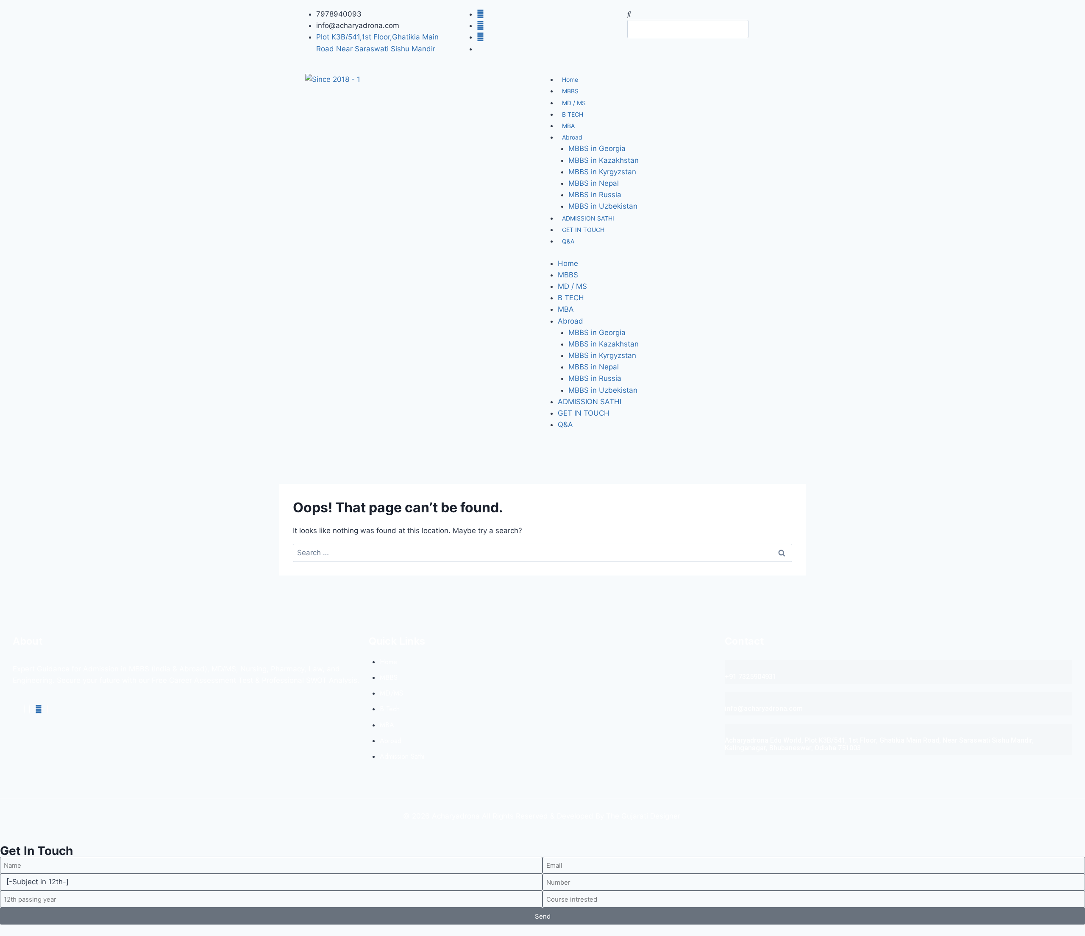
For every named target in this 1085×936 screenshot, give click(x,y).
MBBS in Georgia (597, 148)
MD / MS (574, 102)
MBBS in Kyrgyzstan (602, 172)
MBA (568, 125)
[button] (703, 14)
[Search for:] (542, 552)
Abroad (572, 137)
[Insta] (29, 709)
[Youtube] (38, 709)
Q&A (568, 241)
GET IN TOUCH (583, 229)
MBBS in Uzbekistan (602, 206)
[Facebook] (24, 709)
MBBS (570, 91)
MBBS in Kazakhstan (603, 160)
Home (570, 79)
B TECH (572, 114)
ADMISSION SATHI (588, 218)
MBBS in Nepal (593, 183)
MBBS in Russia (594, 194)
